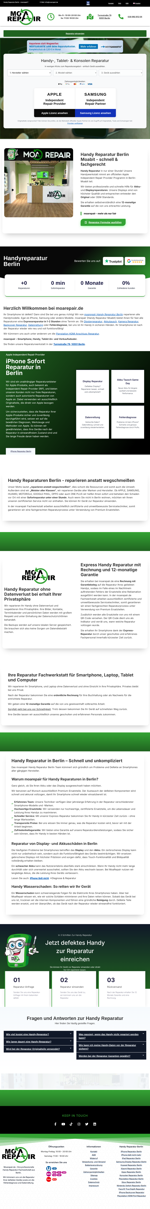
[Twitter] (86, 1124)
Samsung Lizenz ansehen (95, 113)
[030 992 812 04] (121, 16)
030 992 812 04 (135, 17)
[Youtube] (63, 1124)
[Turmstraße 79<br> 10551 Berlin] (90, 17)
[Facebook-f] (55, 1124)
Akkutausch (110, 321)
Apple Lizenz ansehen (54, 113)
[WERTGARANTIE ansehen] (75, 46)
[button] (39, 1034)
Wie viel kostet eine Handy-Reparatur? (27, 1034)
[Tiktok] (71, 1124)
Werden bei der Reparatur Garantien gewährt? (104, 1056)
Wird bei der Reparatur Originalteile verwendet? (33, 1049)
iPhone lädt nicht (39, 878)
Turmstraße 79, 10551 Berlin (69, 344)
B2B (127, 3)
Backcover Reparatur (15, 325)
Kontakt (111, 3)
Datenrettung (35, 325)
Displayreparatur (93, 321)
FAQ (119, 3)
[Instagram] (79, 1124)
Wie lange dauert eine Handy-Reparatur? (28, 1041)
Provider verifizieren (75, 123)
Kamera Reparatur (128, 321)
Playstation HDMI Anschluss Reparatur (77, 333)
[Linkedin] (94, 1124)
